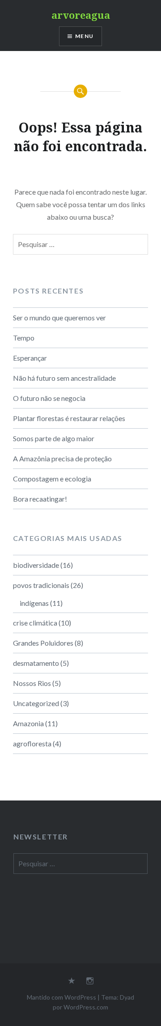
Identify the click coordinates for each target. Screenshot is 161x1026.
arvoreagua (80, 14)
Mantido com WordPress (61, 997)
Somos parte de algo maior (53, 438)
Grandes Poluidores (43, 643)
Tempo (23, 337)
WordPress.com (86, 1007)
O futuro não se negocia (49, 398)
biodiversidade (36, 565)
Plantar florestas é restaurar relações (69, 418)
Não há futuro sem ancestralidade (64, 378)
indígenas (34, 603)
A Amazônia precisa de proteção (62, 458)
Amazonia (28, 723)
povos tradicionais (41, 585)
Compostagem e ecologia (52, 478)
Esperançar (30, 357)
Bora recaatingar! (40, 498)
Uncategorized (36, 703)
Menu (84, 36)
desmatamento (36, 663)
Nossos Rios (32, 683)
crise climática (35, 622)
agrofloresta (32, 743)
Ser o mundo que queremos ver (59, 317)
